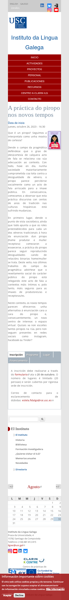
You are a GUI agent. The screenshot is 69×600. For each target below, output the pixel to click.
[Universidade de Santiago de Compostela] (18, 23)
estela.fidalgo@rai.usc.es (38, 400)
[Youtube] (56, 8)
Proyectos (34, 69)
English (14, 3)
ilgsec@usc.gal (16, 545)
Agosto (34, 486)
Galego (24, 3)
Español (15, 8)
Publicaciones (34, 81)
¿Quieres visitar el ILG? (28, 453)
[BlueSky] (49, 4)
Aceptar (7, 595)
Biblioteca (21, 444)
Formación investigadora (29, 449)
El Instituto (21, 434)
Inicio (34, 57)
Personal (34, 75)
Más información (55, 589)
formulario (22, 374)
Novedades (22, 462)
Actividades (34, 63)
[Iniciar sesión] (56, 4)
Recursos (34, 87)
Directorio (21, 469)
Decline (19, 595)
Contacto (34, 99)
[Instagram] (49, 8)
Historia (20, 440)
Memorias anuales (26, 458)
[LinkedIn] (42, 4)
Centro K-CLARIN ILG (34, 93)
